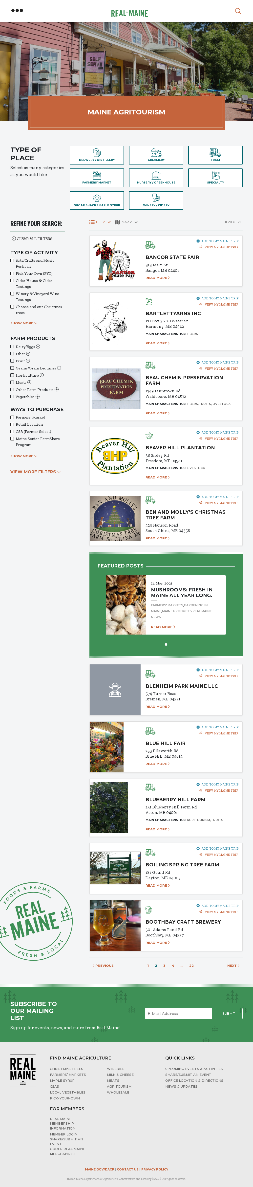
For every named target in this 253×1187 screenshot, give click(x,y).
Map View (129, 222)
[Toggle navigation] (17, 10)
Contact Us (127, 1169)
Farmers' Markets (167, 605)
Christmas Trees (66, 1069)
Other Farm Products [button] (35, 389)
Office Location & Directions (194, 1080)
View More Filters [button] (33, 471)
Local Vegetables (67, 1092)
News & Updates (181, 1086)
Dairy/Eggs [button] (26, 346)
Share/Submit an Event (188, 1075)
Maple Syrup (62, 1080)
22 (191, 966)
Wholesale (118, 1092)
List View (103, 222)
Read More (157, 278)
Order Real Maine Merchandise (67, 1151)
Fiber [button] (21, 353)
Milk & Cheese (120, 1075)
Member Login (63, 1134)
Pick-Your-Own (65, 1098)
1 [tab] (166, 643)
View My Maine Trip (221, 247)
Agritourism (119, 1086)
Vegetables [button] (26, 396)
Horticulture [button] (28, 375)
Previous (104, 966)
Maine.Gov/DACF (99, 1169)
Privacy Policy (154, 1169)
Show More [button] (22, 323)
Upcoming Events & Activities (194, 1069)
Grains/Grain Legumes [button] (36, 368)
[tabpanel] (166, 600)
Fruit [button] (21, 361)
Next (232, 966)
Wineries (116, 1069)
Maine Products (177, 611)
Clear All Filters (34, 238)
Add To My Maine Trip (220, 241)
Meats (113, 1080)
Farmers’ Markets (68, 1075)
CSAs (54, 1086)
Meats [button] (21, 382)
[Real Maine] (129, 10)
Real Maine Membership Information (62, 1123)
